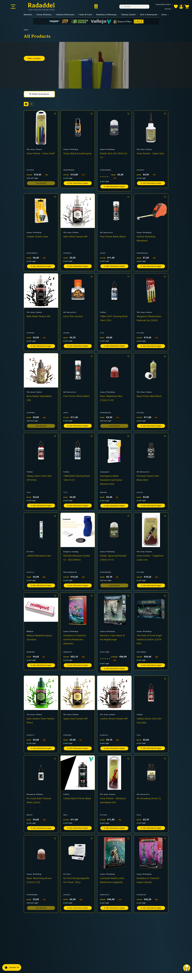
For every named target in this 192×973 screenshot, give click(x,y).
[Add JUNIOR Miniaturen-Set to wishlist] (55, 516)
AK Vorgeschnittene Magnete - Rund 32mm (148, 960)
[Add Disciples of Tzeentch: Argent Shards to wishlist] (165, 838)
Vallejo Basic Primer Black (77, 798)
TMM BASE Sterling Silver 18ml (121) (76, 477)
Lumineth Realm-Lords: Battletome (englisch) (112, 880)
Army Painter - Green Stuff (41, 153)
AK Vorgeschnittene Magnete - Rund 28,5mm (113, 960)
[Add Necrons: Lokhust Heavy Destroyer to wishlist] (92, 918)
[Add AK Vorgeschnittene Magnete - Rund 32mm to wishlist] (165, 918)
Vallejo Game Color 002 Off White (39, 477)
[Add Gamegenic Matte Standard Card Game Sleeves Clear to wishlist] (128, 436)
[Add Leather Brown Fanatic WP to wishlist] (128, 679)
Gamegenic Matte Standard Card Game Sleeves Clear (111, 479)
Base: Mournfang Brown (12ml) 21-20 (39, 880)
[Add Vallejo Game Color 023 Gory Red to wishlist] (165, 679)
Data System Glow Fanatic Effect (40, 720)
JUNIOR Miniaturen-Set (39, 555)
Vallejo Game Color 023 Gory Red (149, 720)
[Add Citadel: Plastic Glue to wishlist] (55, 197)
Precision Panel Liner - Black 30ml (148, 477)
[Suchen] (121, 7)
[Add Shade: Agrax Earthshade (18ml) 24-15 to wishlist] (128, 516)
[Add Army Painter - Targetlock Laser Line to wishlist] (165, 516)
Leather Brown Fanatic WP (114, 718)
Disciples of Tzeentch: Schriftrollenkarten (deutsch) (74, 639)
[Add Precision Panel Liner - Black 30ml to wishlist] (165, 436)
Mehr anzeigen (34, 58)
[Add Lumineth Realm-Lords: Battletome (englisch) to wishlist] (128, 838)
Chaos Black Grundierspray (77, 153)
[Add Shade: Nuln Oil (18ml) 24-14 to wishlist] (128, 114)
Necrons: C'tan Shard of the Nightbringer (112, 637)
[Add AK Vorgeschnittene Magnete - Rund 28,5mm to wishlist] (128, 918)
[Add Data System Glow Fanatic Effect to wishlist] (55, 679)
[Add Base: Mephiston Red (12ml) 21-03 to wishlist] (128, 356)
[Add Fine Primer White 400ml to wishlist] (92, 356)
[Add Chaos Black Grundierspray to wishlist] (92, 114)
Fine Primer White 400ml (76, 396)
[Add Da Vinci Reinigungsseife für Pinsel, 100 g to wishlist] (92, 838)
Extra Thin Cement (73, 316)
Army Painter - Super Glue (150, 153)
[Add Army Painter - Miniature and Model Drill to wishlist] (128, 759)
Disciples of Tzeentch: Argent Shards (148, 880)
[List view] (31, 104)
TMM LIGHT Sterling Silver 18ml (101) (114, 318)
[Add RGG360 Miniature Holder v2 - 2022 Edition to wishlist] (92, 516)
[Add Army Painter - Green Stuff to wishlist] (55, 114)
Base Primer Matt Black (149, 396)
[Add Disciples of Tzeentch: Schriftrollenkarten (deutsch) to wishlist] (92, 596)
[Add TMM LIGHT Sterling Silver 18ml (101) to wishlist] (128, 277)
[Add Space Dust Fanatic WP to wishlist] (92, 679)
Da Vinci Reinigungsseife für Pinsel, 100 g (76, 880)
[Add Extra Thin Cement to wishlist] (92, 277)
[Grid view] (26, 104)
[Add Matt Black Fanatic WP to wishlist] (55, 277)
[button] (13, 6)
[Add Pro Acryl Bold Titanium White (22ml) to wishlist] (55, 759)
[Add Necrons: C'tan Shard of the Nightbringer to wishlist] (128, 596)
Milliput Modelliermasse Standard (39, 637)
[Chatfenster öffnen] (186, 967)
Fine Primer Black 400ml (113, 236)
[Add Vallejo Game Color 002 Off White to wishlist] (55, 436)
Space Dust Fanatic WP (75, 718)
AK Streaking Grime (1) (149, 798)
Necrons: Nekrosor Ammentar (36, 960)
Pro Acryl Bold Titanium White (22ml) (39, 800)
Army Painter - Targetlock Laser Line (150, 557)
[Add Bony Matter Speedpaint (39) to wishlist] (55, 356)
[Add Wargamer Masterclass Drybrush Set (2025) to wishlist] (165, 277)
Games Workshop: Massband (146, 238)
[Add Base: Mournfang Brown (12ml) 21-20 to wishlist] (55, 838)
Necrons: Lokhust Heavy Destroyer (76, 960)
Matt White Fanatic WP (75, 236)
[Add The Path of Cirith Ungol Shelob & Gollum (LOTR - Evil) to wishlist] (165, 596)
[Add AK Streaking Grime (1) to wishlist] (165, 759)
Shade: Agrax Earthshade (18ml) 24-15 (113, 557)
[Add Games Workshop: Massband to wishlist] (165, 197)
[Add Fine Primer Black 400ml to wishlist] (128, 197)
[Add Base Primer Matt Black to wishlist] (165, 356)
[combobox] (134, 7)
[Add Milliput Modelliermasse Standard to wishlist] (55, 596)
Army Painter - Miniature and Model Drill (113, 800)
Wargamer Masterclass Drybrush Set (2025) (149, 318)
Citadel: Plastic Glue (37, 236)
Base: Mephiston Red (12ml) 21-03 (111, 398)
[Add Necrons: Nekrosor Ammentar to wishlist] (55, 918)
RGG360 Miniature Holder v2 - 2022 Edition (76, 557)
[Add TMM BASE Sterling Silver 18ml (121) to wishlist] (92, 436)
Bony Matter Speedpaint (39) (39, 398)
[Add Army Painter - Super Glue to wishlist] (165, 114)
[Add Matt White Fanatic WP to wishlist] (92, 197)
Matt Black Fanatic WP (39, 316)
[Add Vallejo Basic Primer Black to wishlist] (92, 759)
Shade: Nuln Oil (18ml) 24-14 (114, 155)
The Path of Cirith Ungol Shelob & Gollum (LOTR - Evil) (149, 639)
